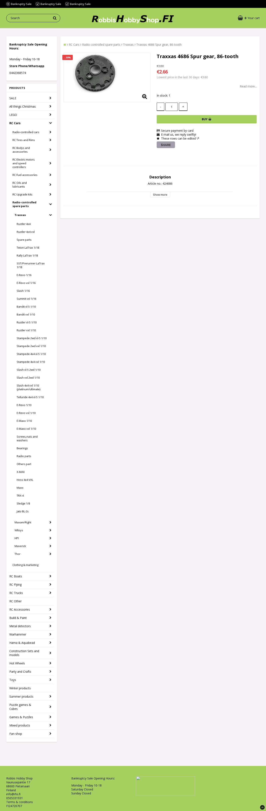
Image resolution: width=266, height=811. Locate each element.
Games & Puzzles (21, 717)
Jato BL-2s (23, 511)
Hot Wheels (17, 663)
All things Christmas (22, 106)
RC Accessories (19, 609)
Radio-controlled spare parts (24, 204)
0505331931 (14, 798)
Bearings (22, 448)
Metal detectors (20, 626)
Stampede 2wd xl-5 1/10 (32, 338)
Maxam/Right (23, 522)
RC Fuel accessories (24, 175)
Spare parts (24, 240)
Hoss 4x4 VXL (25, 480)
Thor (17, 554)
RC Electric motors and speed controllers (23, 163)
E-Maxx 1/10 (24, 421)
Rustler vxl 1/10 (26, 330)
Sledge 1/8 (23, 503)
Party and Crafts (20, 672)
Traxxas (20, 215)
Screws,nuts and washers (27, 438)
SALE (12, 98)
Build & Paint (18, 618)
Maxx (20, 488)
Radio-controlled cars (25, 132)
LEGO (13, 115)
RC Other (15, 601)
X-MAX (21, 472)
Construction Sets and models (24, 653)
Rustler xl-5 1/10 (27, 322)
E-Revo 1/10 (24, 405)
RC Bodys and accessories (21, 149)
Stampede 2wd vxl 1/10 (31, 346)
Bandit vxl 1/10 (26, 314)
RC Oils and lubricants (19, 184)
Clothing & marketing (25, 565)
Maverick (20, 546)
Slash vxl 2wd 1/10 (28, 377)
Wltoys (19, 530)
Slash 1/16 (23, 291)
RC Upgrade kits (22, 194)
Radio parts (24, 456)
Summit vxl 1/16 (26, 299)
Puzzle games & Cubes (20, 707)
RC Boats (15, 576)
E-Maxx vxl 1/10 (26, 429)
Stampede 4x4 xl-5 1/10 (31, 354)
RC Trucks (16, 593)
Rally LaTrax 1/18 (27, 255)
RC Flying (15, 584)
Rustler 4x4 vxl (26, 232)
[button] (249, 17)
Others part (24, 464)
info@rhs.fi (13, 794)
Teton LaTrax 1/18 (28, 247)
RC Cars (15, 123)
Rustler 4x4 (24, 224)
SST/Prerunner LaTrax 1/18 (31, 265)
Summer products (21, 696)
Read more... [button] (248, 86)
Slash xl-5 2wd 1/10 (29, 370)
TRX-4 (20, 495)
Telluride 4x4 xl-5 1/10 (30, 397)
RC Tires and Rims (23, 140)
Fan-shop (15, 734)
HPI (17, 538)
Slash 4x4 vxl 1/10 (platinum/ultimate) (28, 387)
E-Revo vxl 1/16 (26, 283)
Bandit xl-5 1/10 (26, 306)
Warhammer (17, 634)
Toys (12, 680)
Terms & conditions (19, 802)
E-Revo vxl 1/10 (26, 413)
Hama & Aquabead (22, 643)
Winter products (20, 688)
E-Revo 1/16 (24, 275)
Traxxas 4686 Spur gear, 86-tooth (159, 45)
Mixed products (19, 725)
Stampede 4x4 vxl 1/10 (31, 362)
